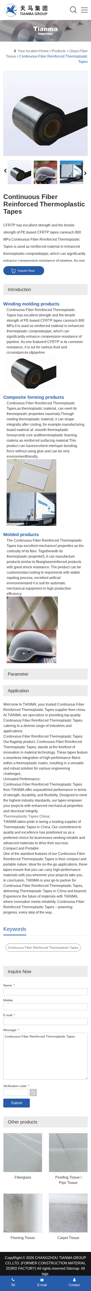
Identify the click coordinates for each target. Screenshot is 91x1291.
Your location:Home (33, 51)
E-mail (42, 1285)
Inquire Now (26, 270)
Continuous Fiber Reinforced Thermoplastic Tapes (43, 947)
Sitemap (72, 1268)
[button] (85, 173)
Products (59, 51)
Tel (13, 1285)
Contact (74, 1285)
